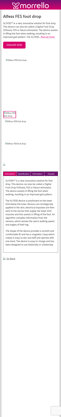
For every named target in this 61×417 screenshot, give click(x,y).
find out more (48, 37)
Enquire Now (14, 45)
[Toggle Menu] (5, 5)
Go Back (10, 258)
